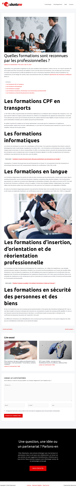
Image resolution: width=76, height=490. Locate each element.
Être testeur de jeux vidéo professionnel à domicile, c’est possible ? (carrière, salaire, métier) (20, 362)
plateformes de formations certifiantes (60, 74)
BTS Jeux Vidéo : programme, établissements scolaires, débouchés (53, 362)
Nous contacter (38, 468)
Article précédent (7, 329)
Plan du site (46, 485)
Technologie (47, 4)
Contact (71, 4)
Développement (58, 4)
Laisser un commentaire (10, 64)
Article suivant (69, 329)
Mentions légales (37, 485)
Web (65, 4)
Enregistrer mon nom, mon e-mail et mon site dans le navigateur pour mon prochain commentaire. (33, 411)
